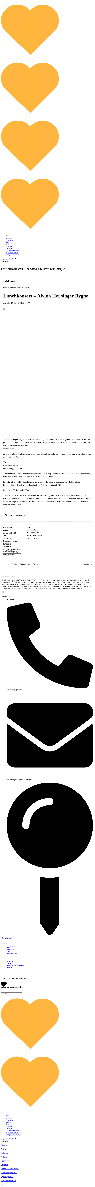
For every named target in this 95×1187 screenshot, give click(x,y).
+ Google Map (35, 538)
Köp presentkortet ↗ (8, 1181)
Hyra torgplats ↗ (7, 1177)
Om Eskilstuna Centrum (10, 1169)
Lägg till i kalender (15, 515)
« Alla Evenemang (10, 281)
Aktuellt (4, 1145)
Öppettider (5, 1161)
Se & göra (4, 1149)
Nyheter (4, 1157)
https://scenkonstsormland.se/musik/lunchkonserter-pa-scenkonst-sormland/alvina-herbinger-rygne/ (12, 552)
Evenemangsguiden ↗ (9, 1173)
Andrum (86, 564)
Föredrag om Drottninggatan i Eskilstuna (25, 564)
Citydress (4, 1165)
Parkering (4, 1153)
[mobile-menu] (2, 1112)
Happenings (7, 544)
